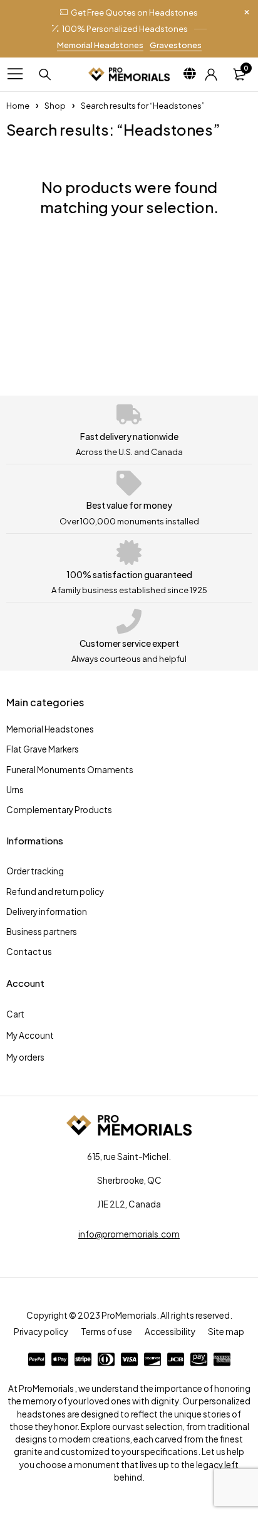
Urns (15, 789)
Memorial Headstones (100, 45)
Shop (55, 106)
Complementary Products (59, 809)
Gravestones (176, 45)
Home (17, 106)
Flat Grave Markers (42, 749)
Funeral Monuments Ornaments (69, 769)
